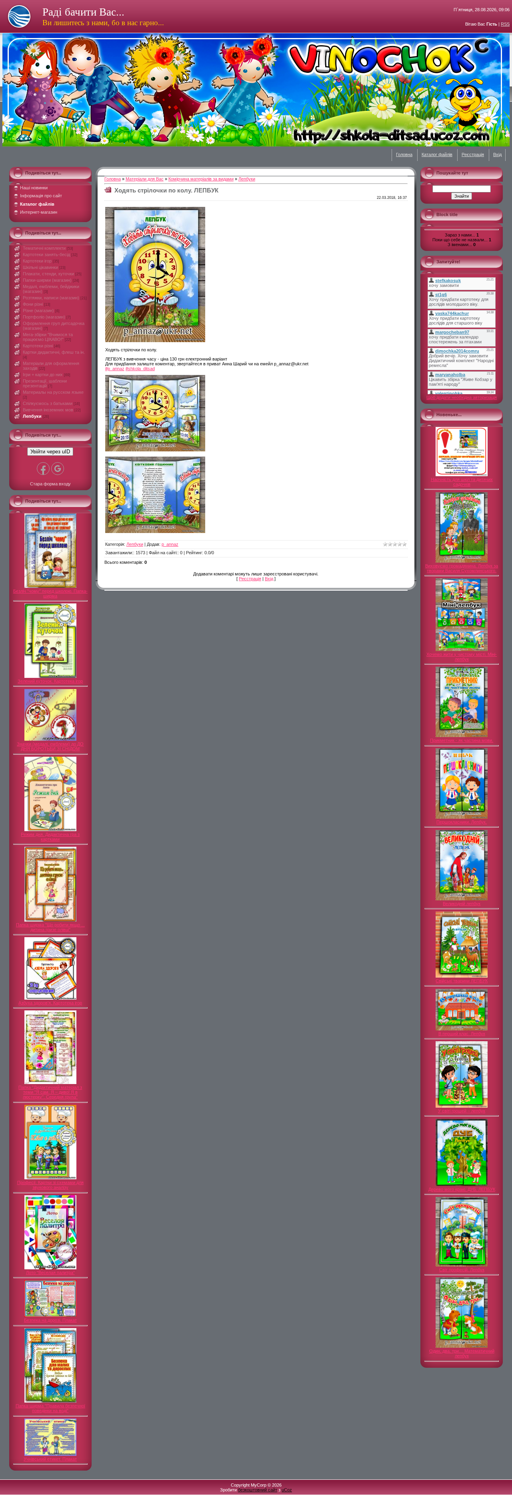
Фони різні (33, 304)
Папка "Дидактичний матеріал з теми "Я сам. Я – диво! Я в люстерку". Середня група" (50, 1092)
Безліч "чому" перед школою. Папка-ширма (50, 593)
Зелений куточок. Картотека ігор (50, 681)
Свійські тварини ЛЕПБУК (462, 980)
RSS (505, 24)
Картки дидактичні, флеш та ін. (54, 352)
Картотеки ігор (37, 261)
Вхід (497, 154)
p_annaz (170, 544)
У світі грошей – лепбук (461, 1110)
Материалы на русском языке (53, 392)
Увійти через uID (50, 452)
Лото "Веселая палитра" (50, 1272)
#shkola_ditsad (140, 368)
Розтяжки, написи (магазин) (51, 297)
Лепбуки (32, 416)
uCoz (287, 1489)
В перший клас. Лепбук (461, 1033)
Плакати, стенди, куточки (48, 273)
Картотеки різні (38, 345)
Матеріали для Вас (145, 178)
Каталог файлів (437, 154)
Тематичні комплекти (44, 248)
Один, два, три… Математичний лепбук (461, 1353)
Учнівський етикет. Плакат (50, 1459)
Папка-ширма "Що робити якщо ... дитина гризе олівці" (50, 927)
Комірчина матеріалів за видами (201, 178)
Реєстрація (473, 154)
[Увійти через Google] (57, 468)
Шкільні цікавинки (40, 267)
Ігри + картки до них (43, 374)
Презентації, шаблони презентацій (45, 383)
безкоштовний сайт (257, 1489)
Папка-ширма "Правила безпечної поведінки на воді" (50, 1408)
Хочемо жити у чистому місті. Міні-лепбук (461, 656)
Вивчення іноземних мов (48, 409)
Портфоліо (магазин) (44, 317)
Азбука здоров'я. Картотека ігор (50, 1002)
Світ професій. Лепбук (461, 1269)
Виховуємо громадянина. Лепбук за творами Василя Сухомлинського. (461, 568)
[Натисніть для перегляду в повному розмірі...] (155, 340)
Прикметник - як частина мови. (461, 740)
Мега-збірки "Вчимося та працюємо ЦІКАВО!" (48, 337)
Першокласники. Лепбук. (461, 822)
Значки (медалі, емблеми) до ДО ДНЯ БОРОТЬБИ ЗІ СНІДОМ (50, 746)
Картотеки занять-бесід (46, 254)
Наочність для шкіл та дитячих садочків (462, 482)
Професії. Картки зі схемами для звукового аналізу (50, 1185)
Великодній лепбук (461, 903)
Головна (404, 154)
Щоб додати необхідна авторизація (461, 397)
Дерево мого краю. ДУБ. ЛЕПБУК (461, 1189)
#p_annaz (114, 368)
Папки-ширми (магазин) (47, 280)
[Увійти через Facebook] (43, 468)
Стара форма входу (50, 483)
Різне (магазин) (38, 310)
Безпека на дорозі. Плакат (50, 1320)
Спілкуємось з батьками (47, 403)
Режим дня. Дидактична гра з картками (50, 837)
